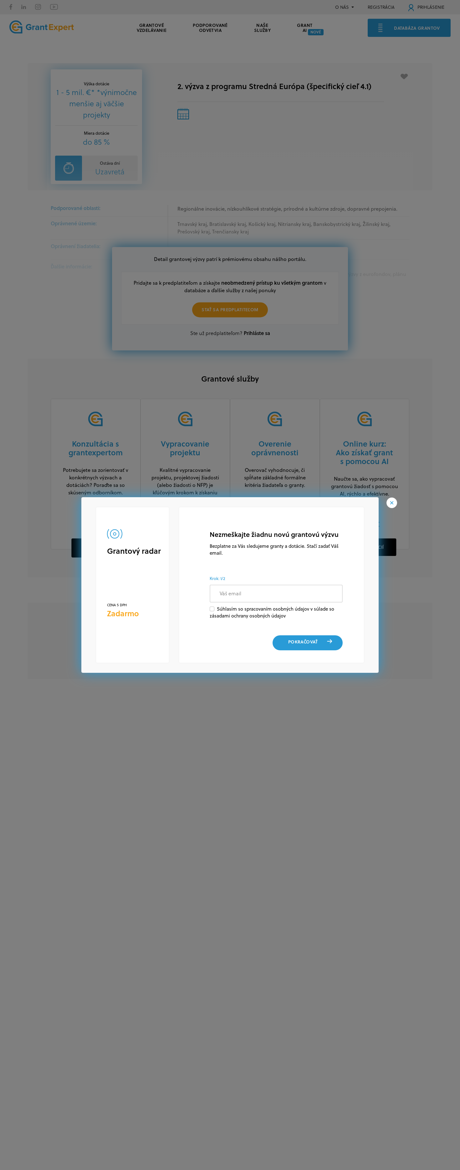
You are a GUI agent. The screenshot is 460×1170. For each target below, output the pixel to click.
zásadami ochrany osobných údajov (248, 615)
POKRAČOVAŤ (303, 641)
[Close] (391, 502)
